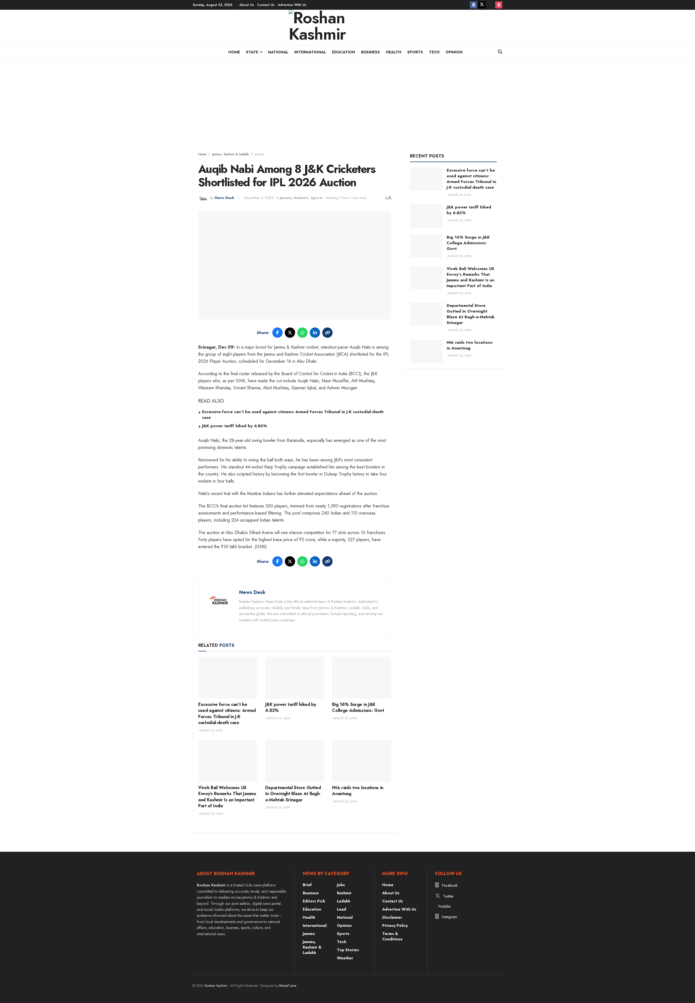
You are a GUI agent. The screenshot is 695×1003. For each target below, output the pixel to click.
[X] (290, 332)
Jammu (259, 154)
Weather (345, 958)
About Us (246, 4)
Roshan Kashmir (216, 985)
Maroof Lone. (288, 985)
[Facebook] (277, 332)
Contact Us (265, 4)
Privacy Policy (395, 925)
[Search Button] (500, 52)
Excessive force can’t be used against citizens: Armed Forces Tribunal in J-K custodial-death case (293, 414)
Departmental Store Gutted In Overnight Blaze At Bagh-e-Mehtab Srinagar (293, 794)
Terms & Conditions (392, 936)
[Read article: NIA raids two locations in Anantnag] (361, 761)
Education (343, 52)
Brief (307, 885)
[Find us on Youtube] (490, 5)
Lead (341, 909)
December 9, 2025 (258, 197)
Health (393, 52)
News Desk (224, 197)
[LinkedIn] (315, 332)
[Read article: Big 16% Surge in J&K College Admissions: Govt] (361, 678)
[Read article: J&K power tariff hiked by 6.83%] (294, 678)
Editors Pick (314, 901)
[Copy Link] (327, 332)
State (252, 52)
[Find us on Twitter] (481, 5)
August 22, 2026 (277, 718)
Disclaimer (392, 917)
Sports (415, 52)
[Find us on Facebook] (473, 5)
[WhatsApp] (302, 332)
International (310, 52)
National (278, 52)
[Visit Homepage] (348, 27)
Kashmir (301, 197)
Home (234, 52)
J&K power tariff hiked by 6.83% (234, 426)
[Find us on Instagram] (498, 5)
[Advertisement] (347, 100)
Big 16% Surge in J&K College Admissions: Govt (358, 707)
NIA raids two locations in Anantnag (357, 791)
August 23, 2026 (210, 730)
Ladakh (343, 901)
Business (370, 52)
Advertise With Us (292, 4)
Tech (434, 52)
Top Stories (348, 950)
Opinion (454, 52)
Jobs (341, 885)
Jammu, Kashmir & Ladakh (230, 154)
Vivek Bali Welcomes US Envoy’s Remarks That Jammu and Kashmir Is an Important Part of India (227, 797)
